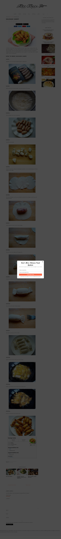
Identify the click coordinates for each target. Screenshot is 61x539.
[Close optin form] (42, 262)
